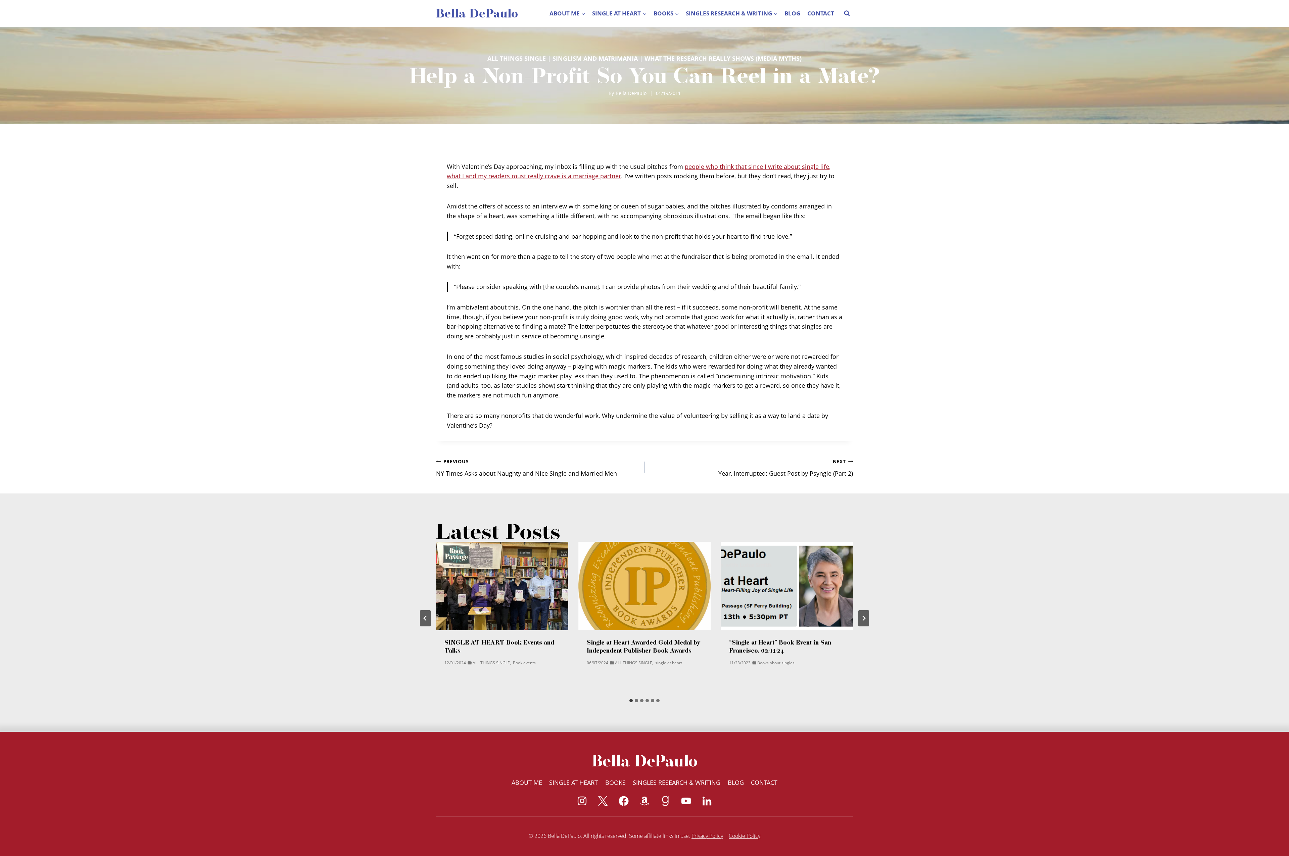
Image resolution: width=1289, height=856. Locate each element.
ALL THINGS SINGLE (516, 58)
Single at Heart (573, 782)
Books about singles (633, 663)
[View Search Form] (847, 13)
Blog (792, 13)
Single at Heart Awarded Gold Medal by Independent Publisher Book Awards (501, 646)
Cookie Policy (744, 836)
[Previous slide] (425, 618)
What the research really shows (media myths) (723, 58)
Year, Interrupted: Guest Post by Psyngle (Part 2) (785, 468)
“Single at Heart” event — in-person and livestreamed (785, 646)
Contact (820, 13)
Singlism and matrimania (595, 58)
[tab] (631, 700)
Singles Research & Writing (676, 782)
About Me (527, 782)
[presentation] (502, 586)
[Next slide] (863, 618)
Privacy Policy (707, 836)
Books (615, 782)
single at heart (526, 663)
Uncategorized (818, 669)
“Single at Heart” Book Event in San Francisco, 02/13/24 (638, 646)
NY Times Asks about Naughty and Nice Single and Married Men (526, 468)
